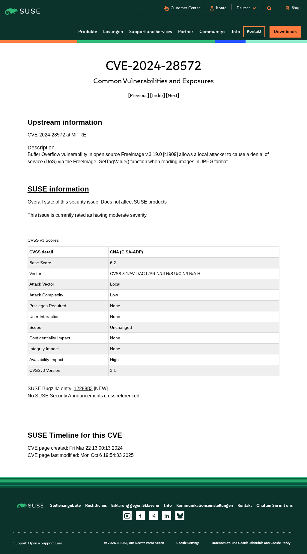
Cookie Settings (187, 543)
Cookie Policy (280, 543)
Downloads (285, 31)
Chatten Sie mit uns (274, 505)
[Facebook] (140, 515)
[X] (153, 515)
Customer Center (185, 8)
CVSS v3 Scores (43, 240)
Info (168, 505)
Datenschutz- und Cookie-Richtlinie (238, 543)
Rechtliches (96, 505)
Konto (221, 8)
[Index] (157, 95)
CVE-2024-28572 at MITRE (57, 134)
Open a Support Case (45, 543)
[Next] (172, 95)
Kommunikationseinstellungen (204, 505)
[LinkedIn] (166, 515)
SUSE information (58, 189)
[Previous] (138, 95)
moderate (119, 215)
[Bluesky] (179, 515)
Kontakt (254, 31)
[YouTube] (127, 515)
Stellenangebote (65, 505)
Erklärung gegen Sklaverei (135, 505)
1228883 (83, 388)
